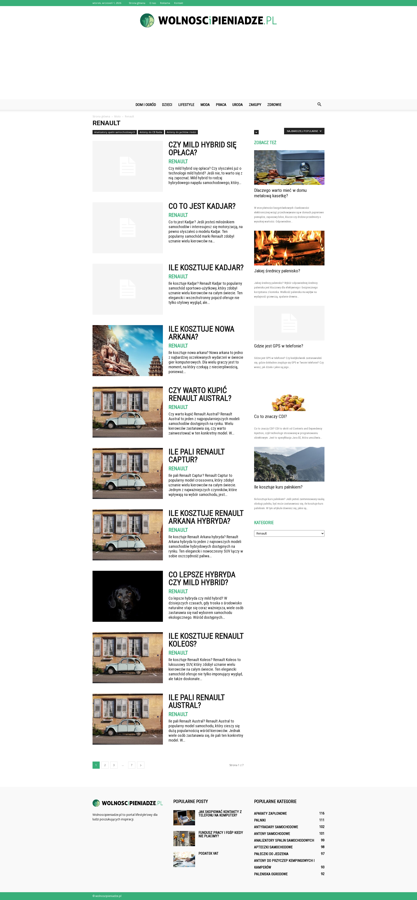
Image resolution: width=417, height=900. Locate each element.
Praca (221, 104)
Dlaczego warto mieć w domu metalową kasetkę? (280, 193)
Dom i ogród (146, 104)
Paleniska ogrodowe (271, 874)
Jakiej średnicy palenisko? (277, 270)
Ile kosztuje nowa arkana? (201, 332)
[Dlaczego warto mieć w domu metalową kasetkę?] (289, 167)
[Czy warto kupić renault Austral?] (128, 412)
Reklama (165, 3)
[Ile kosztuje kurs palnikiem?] (289, 464)
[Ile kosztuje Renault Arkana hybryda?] (128, 534)
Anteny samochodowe (272, 834)
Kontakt (178, 3)
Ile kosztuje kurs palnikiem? (278, 487)
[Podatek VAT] (184, 859)
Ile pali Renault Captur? (197, 455)
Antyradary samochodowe (276, 827)
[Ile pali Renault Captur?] (128, 473)
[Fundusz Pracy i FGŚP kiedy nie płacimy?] (184, 838)
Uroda (237, 104)
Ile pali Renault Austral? (197, 701)
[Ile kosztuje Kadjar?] (128, 289)
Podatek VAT (208, 853)
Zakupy (255, 104)
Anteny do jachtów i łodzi (181, 132)
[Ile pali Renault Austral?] (128, 719)
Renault (178, 161)
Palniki (260, 820)
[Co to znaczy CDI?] (289, 393)
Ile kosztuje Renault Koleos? (206, 640)
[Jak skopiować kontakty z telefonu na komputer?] (184, 817)
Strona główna (137, 3)
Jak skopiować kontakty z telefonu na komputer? (220, 813)
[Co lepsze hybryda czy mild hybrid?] (128, 596)
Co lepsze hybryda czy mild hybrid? (202, 578)
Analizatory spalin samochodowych (114, 132)
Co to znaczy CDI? (270, 416)
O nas (152, 3)
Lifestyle (186, 104)
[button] (319, 104)
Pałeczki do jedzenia (271, 854)
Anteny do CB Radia (151, 132)
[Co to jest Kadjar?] (128, 227)
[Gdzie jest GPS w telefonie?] (289, 323)
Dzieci (167, 104)
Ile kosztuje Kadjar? (206, 267)
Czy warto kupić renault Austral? (200, 394)
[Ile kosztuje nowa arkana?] (128, 350)
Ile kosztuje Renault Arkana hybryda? (206, 517)
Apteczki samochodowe (273, 847)
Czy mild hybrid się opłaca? (203, 148)
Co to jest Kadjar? (202, 206)
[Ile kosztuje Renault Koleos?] (128, 657)
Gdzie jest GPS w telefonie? (278, 346)
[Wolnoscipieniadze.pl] (208, 20)
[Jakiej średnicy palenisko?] (289, 248)
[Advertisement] (208, 66)
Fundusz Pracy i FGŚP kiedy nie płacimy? (221, 834)
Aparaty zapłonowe (270, 813)
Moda (205, 104)
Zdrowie (274, 104)
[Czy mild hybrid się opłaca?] (128, 166)
